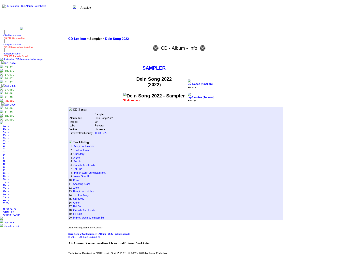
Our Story (78, 153)
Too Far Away (81, 150)
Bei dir (77, 161)
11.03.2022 (101, 133)
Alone (76, 157)
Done (76, 180)
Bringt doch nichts (83, 146)
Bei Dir (77, 206)
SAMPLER (154, 68)
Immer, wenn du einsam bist (89, 172)
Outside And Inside (84, 165)
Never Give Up (81, 176)
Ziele (76, 187)
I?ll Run (77, 168)
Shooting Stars (81, 183)
